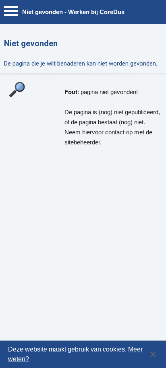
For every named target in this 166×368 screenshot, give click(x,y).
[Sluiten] (153, 354)
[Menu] (11, 13)
